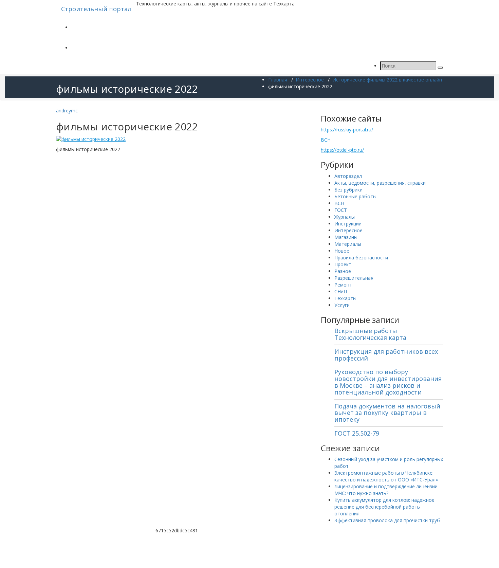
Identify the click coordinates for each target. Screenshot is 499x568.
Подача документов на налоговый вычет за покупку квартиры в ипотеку (387, 413)
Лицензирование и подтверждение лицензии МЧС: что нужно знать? (386, 489)
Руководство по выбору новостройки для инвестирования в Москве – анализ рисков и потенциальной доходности (388, 382)
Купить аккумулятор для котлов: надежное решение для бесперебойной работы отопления (384, 507)
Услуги (342, 305)
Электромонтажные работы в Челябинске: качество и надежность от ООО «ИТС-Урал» (386, 476)
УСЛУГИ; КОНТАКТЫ (95, 47)
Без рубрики (348, 189)
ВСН (326, 139)
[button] (440, 68)
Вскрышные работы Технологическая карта (370, 334)
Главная (277, 79)
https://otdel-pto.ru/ (342, 150)
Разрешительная (353, 278)
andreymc (67, 110)
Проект (342, 264)
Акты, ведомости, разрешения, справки (380, 183)
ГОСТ (340, 210)
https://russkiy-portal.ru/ (347, 129)
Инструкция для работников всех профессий (386, 354)
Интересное (310, 79)
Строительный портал (96, 9)
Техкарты (345, 298)
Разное (342, 271)
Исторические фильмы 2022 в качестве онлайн (387, 79)
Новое (341, 251)
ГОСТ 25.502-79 (356, 433)
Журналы (344, 217)
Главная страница (92, 27)
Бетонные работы (355, 196)
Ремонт (343, 284)
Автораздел (348, 176)
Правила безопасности (361, 257)
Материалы (347, 244)
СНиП (340, 291)
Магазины (345, 237)
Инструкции (348, 223)
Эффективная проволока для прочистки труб (387, 520)
